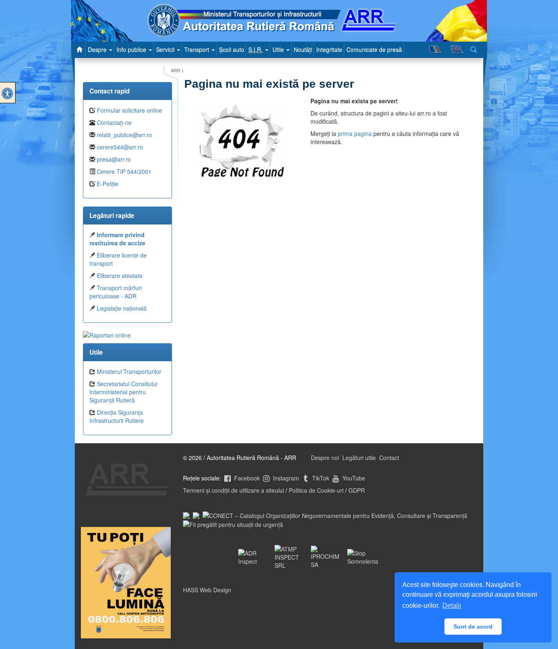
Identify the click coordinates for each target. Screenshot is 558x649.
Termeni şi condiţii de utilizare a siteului (233, 490)
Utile (279, 49)
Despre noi (325, 457)
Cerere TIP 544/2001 (124, 171)
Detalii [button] (451, 605)
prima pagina (355, 133)
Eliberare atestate (120, 275)
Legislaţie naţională (122, 308)
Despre (98, 49)
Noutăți (303, 49)
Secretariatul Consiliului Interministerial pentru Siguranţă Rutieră (123, 392)
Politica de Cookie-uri (316, 490)
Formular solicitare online (129, 110)
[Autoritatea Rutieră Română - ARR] (80, 49)
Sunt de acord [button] (473, 626)
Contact (389, 457)
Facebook (246, 478)
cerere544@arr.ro (120, 147)
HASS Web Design (207, 590)
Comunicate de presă (374, 49)
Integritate (329, 49)
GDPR (356, 490)
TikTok (319, 478)
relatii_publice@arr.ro (124, 135)
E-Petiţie (107, 184)
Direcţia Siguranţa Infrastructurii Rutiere (116, 416)
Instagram (285, 478)
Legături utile (359, 457)
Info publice (132, 49)
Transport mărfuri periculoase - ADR (115, 292)
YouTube (353, 478)
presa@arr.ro (114, 159)
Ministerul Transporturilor (129, 371)
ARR (175, 70)
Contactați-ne (114, 122)
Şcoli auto (231, 49)
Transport (197, 49)
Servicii (166, 49)
